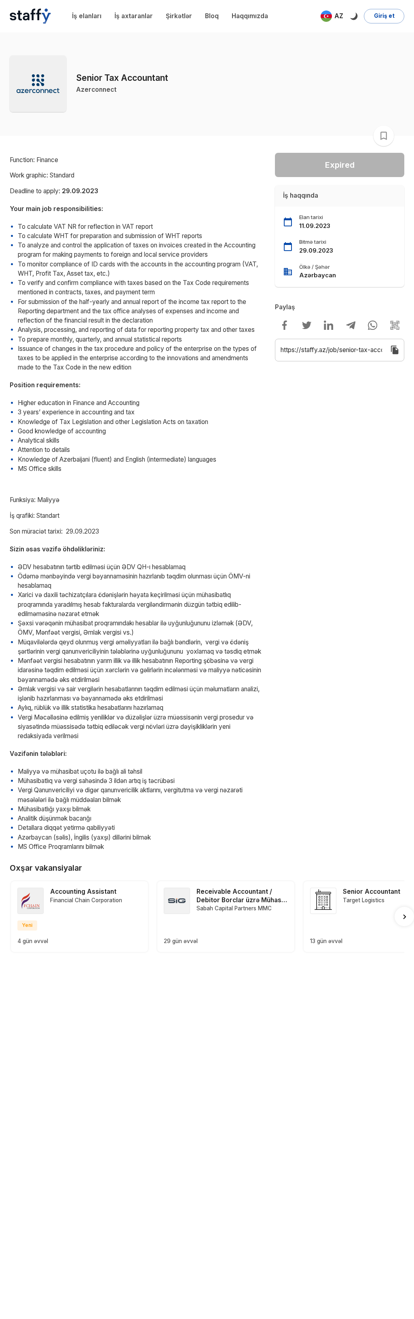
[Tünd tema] (353, 16)
